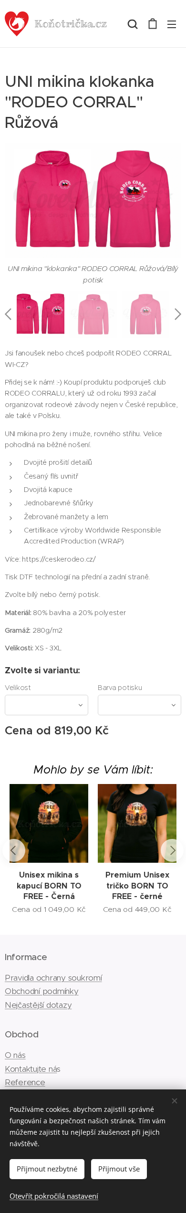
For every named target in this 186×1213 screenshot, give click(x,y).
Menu (171, 23)
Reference (25, 1082)
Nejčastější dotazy (38, 1005)
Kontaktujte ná (31, 1069)
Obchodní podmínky (42, 991)
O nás (15, 1055)
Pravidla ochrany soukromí (53, 977)
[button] (132, 24)
